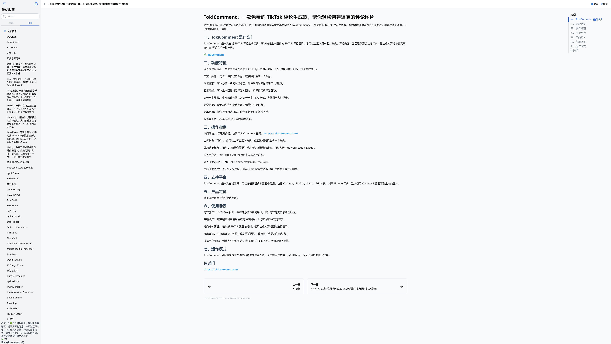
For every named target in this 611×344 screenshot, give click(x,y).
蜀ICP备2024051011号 (12, 342)
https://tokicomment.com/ (280, 133)
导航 (11, 22)
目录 (30, 22)
